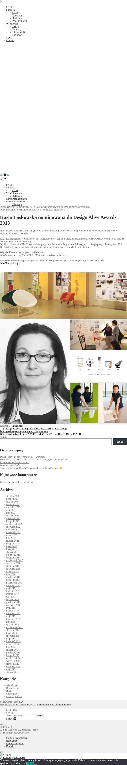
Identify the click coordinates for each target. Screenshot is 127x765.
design (9, 428)
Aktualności (22, 207)
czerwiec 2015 (13, 613)
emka (62, 209)
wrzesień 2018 (13, 563)
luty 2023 (10, 513)
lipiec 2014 (11, 633)
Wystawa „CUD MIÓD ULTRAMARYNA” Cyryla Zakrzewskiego (34, 459)
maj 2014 (10, 638)
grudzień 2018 (13, 554)
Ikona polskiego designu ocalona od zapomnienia (24, 431)
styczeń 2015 (12, 624)
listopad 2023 (12, 504)
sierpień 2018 (12, 566)
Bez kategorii (12, 688)
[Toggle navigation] (63, 171)
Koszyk (11, 718)
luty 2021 (10, 538)
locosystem (18, 428)
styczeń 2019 (12, 552)
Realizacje (17, 18)
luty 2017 (10, 596)
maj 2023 (10, 510)
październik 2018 (14, 560)
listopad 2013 (12, 655)
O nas (15, 12)
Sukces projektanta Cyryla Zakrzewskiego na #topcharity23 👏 (31, 468)
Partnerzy (17, 29)
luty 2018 (10, 574)
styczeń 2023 (12, 515)
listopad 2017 (12, 580)
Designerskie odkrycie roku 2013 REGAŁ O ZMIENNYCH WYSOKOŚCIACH (40, 434)
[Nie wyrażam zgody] (35, 764)
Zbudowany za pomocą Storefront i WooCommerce (46, 704)
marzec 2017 (12, 594)
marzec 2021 (12, 535)
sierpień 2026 (12, 496)
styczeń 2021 (12, 540)
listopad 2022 (12, 521)
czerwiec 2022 (13, 526)
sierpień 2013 (12, 663)
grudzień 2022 (13, 518)
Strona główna (7, 207)
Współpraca (12, 23)
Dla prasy (17, 35)
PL (10, 754)
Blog (8, 691)
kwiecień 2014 (13, 641)
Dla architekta (19, 32)
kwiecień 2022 (13, 529)
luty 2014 (10, 647)
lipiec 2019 (11, 549)
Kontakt (10, 40)
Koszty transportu (15, 743)
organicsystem (32, 428)
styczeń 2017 (12, 599)
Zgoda (30, 763)
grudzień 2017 (13, 577)
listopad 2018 (12, 557)
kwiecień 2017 (13, 591)
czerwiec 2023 (13, 507)
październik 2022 (14, 524)
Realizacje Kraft (14, 696)
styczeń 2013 (12, 672)
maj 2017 (10, 588)
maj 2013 (10, 669)
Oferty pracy (12, 693)
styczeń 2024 (12, 501)
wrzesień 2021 (13, 532)
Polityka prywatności (10, 704)
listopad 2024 (12, 499)
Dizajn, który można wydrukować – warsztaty (22, 456)
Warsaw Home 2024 (10, 465)
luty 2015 (10, 621)
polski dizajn (61, 428)
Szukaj (3, 437)
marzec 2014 (12, 644)
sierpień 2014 (12, 630)
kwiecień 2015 (13, 619)
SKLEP (10, 7)
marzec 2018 (12, 571)
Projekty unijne (19, 21)
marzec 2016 (12, 610)
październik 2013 (14, 658)
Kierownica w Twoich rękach (14, 462)
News (9, 37)
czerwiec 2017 (13, 585)
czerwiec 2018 (13, 568)
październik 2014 (14, 627)
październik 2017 (14, 582)
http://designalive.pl (9, 263)
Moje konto (12, 709)
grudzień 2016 (13, 602)
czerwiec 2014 (13, 635)
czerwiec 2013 (13, 666)
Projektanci (17, 15)
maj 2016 (10, 608)
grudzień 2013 (13, 652)
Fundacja (10, 9)
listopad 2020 (12, 543)
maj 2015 (10, 616)
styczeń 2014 (12, 649)
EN (23, 757)
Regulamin (11, 740)
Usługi (15, 26)
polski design (46, 428)
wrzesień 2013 (13, 661)
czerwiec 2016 (13, 605)
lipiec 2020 (11, 546)
